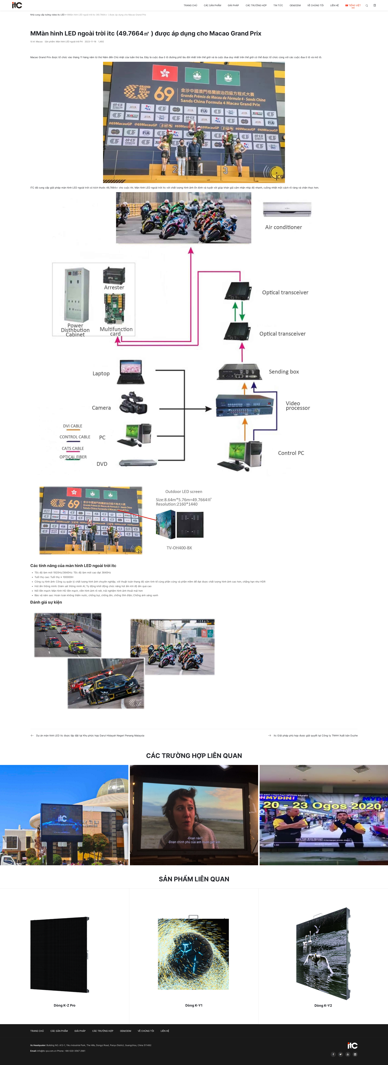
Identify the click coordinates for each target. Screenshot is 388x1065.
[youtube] (347, 1059)
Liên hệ (334, 5)
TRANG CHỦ (190, 5)
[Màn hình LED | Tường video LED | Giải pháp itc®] (17, 5)
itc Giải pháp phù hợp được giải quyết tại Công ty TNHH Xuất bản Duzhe (316, 735)
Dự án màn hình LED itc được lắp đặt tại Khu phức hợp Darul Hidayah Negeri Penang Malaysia (90, 735)
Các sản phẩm (212, 5)
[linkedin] (354, 1059)
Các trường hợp (256, 5)
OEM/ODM (295, 5)
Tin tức (278, 5)
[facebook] (332, 1059)
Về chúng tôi (315, 5)
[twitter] (340, 1059)
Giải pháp (233, 5)
